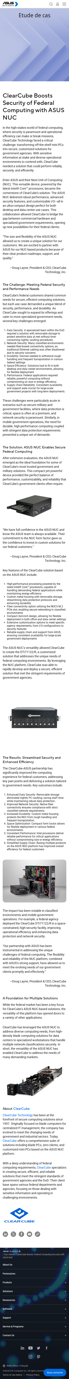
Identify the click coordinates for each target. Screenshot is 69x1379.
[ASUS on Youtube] (30, 1348)
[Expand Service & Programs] (65, 1326)
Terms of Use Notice (12, 1375)
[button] (51, 4)
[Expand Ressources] (65, 1300)
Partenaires (9, 1273)
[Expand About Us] (65, 1264)
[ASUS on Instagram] (30, 1357)
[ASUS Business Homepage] (10, 4)
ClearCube (21, 1109)
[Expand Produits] (65, 1282)
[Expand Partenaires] (65, 1273)
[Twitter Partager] (13, 1234)
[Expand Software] (65, 1309)
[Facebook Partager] (21, 1234)
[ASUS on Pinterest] (38, 1357)
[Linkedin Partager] (5, 1234)
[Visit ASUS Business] (12, 1251)
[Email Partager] (29, 1234)
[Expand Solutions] (65, 1291)
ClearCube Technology (18, 1115)
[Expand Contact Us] (65, 1335)
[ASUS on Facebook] (46, 1348)
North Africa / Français (17, 1365)
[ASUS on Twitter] (38, 1348)
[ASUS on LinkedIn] (22, 1348)
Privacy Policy (32, 1375)
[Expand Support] (65, 1317)
